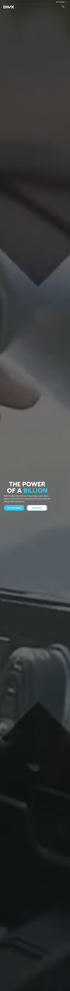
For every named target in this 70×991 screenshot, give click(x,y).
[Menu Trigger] (63, 6)
